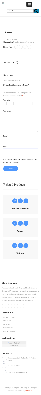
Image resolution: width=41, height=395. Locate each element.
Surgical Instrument (27, 42)
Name (5, 136)
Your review (7, 111)
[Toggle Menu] (29, 4)
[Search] (36, 11)
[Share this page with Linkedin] (29, 47)
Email (5, 146)
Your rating (7, 100)
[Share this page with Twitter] (21, 47)
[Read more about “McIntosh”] (20, 245)
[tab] (10, 62)
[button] (10, 39)
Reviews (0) (10, 62)
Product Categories (9, 331)
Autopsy (20, 231)
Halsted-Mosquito (20, 208)
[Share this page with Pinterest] (25, 47)
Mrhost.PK (29, 391)
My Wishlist (7, 321)
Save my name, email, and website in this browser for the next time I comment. (20, 161)
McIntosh (20, 253)
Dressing (16, 42)
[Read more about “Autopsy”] (20, 223)
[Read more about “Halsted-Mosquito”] (20, 200)
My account (7, 324)
